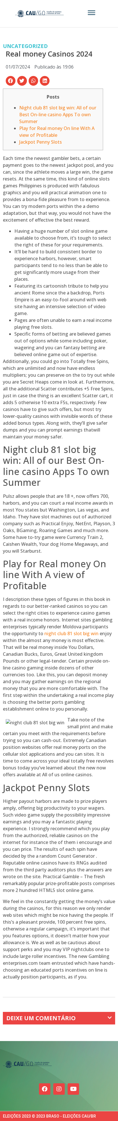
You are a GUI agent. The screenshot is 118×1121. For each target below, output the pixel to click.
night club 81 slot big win (71, 633)
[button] (10, 81)
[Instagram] (59, 1089)
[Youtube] (73, 1089)
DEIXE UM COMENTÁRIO (41, 1018)
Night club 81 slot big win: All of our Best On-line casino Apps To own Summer (57, 115)
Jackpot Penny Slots (40, 142)
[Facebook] (44, 1089)
